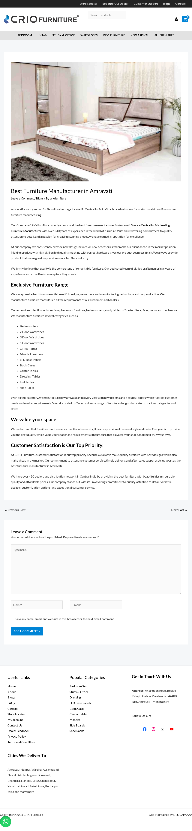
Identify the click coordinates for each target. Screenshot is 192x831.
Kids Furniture (114, 35)
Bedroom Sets (79, 686)
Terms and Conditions (21, 742)
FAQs (11, 703)
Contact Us (15, 725)
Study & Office (63, 35)
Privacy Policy (17, 736)
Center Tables (79, 714)
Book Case (77, 708)
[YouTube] (171, 729)
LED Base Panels (80, 703)
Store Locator (88, 4)
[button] (5, 821)
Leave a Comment (22, 198)
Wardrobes (89, 35)
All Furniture (164, 35)
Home (12, 686)
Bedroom (25, 35)
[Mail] (162, 729)
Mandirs (75, 719)
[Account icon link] (176, 19)
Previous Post (15, 510)
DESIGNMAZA (182, 814)
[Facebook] (144, 729)
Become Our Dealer (115, 4)
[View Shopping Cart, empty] (185, 19)
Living (42, 35)
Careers (180, 4)
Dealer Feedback (18, 730)
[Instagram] (153, 729)
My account (15, 719)
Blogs (166, 4)
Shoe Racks (77, 730)
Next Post (179, 510)
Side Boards (77, 725)
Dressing (75, 697)
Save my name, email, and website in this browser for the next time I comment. (65, 619)
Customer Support (146, 4)
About (12, 692)
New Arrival (139, 35)
